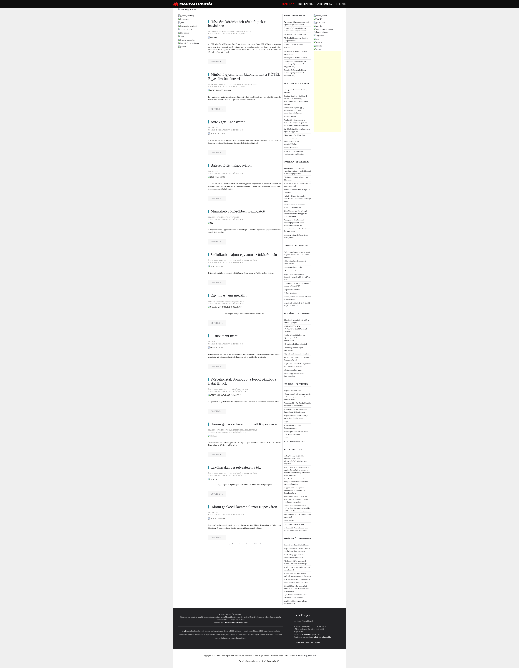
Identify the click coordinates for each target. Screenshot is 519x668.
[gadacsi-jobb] (319, 22)
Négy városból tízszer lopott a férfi (296, 354)
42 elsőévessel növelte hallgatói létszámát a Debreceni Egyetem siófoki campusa (295, 213)
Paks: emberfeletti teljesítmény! (295, 524)
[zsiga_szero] (319, 35)
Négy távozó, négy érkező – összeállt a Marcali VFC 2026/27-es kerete (297, 277)
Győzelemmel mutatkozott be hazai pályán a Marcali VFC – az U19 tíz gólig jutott (297, 254)
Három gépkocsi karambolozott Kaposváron (244, 424)
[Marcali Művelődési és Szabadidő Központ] (327, 31)
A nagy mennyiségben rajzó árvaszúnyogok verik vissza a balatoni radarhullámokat (294, 222)
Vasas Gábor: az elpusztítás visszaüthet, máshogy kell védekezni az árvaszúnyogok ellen (297, 171)
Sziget (286, 422)
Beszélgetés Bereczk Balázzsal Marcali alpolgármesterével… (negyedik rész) (295, 64)
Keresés (341, 4)
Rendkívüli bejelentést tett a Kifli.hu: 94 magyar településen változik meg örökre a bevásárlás (296, 122)
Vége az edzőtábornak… (293, 290)
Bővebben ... (217, 62)
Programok (305, 4)
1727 (255, 544)
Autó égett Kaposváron (228, 122)
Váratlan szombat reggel (293, 370)
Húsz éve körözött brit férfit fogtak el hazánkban (237, 24)
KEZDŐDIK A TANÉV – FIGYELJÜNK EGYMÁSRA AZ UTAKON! (295, 328)
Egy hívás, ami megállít (229, 295)
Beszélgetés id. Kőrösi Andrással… (296, 58)
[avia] (316, 39)
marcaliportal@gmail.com (232, 622)
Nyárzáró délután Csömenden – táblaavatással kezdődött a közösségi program (297, 198)
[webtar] (317, 49)
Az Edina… (288, 48)
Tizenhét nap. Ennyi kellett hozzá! (296, 545)
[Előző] (229, 544)
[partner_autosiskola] (186, 40)
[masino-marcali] (185, 29)
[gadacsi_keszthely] (186, 16)
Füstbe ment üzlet (224, 336)
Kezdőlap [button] (288, 4)
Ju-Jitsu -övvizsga (290, 293)
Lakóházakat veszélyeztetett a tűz (236, 467)
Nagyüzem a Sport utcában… (294, 267)
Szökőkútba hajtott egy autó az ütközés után (244, 254)
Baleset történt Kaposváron (231, 165)
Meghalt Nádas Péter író (292, 390)
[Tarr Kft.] (318, 19)
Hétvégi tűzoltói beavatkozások (295, 344)
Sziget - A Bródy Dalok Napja (294, 441)
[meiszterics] (183, 19)
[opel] (181, 36)
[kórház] (182, 47)
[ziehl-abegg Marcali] (187, 9)
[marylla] (318, 26)
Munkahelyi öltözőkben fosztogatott (238, 211)
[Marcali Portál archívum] (188, 43)
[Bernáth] (318, 46)
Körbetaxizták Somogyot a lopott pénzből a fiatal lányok (242, 381)
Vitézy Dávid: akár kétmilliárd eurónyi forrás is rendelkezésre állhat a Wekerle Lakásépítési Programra (297, 508)
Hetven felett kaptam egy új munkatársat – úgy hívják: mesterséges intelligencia (294, 110)
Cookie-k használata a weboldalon (307, 642)
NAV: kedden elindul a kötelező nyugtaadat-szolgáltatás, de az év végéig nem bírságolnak (296, 499)
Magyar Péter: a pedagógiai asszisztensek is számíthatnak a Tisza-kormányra (295, 490)
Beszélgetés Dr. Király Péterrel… (296, 34)
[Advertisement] (327, 91)
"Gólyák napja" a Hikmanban (294, 135)
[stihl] (181, 22)
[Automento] (183, 33)
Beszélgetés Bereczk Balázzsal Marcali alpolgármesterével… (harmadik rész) (295, 72)
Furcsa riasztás (289, 521)
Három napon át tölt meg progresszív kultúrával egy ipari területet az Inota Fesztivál (297, 396)
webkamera (324, 4)
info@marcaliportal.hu (322, 637)
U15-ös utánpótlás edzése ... (294, 271)
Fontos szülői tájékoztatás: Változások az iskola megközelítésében (293, 141)
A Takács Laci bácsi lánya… (294, 44)
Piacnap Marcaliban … (292, 148)
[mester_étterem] (320, 16)
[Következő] (260, 544)
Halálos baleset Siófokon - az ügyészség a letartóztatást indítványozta (294, 337)
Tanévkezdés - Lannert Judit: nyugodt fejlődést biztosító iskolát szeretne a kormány (296, 481)
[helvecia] (318, 42)
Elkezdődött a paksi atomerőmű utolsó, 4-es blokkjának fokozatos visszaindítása (296, 588)
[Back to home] (193, 4)
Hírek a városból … (291, 116)
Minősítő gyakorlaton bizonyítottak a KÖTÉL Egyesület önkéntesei (244, 76)
